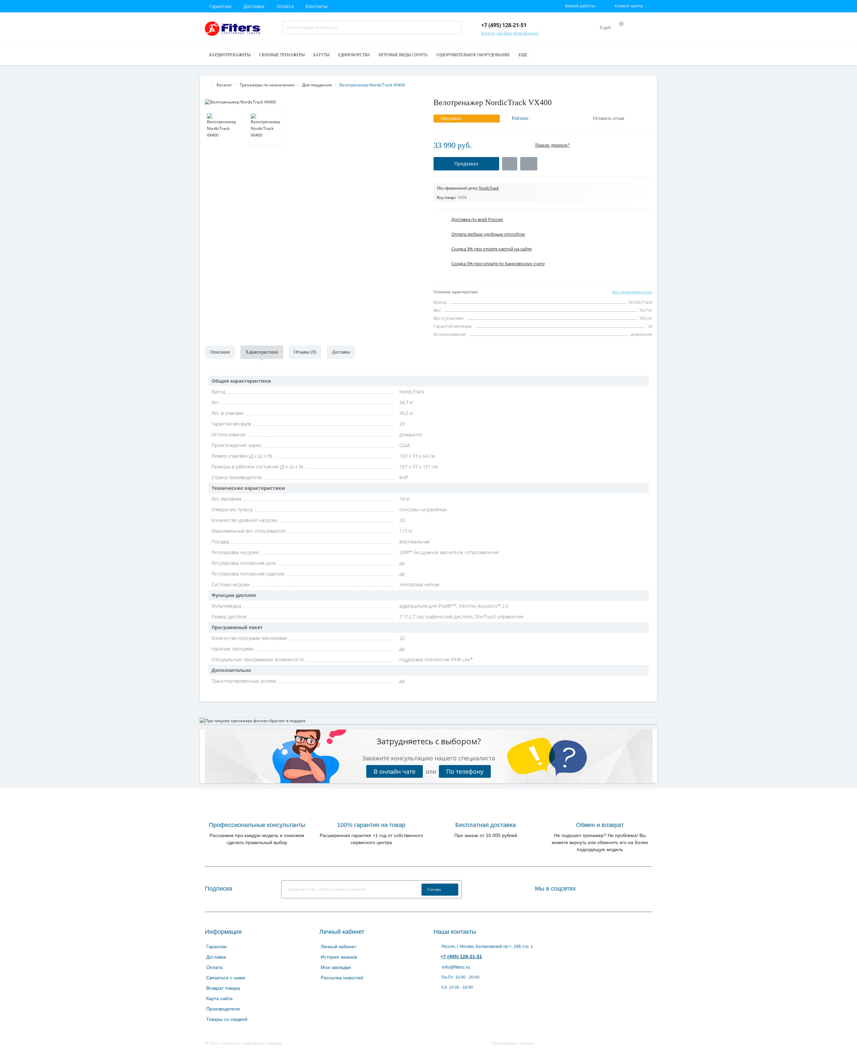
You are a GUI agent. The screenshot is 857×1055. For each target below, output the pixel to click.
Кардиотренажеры (229, 55)
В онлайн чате (394, 771)
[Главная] (207, 85)
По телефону (464, 771)
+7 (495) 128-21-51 (461, 956)
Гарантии (220, 6)
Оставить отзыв (608, 118)
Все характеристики (632, 292)
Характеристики (261, 352)
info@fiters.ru (455, 967)
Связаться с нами (225, 977)
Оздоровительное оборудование (473, 55)
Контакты (317, 6)
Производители (223, 1008)
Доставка (253, 6)
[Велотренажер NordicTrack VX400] (314, 102)
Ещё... (524, 55)
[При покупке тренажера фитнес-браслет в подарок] (428, 721)
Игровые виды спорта (403, 55)
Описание (220, 352)
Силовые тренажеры (282, 55)
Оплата (285, 6)
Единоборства (354, 55)
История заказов (339, 957)
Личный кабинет (338, 946)
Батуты (321, 55)
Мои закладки (336, 967)
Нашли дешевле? (552, 145)
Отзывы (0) (305, 352)
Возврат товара (223, 988)
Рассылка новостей (342, 977)
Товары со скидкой (226, 1019)
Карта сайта (219, 998)
